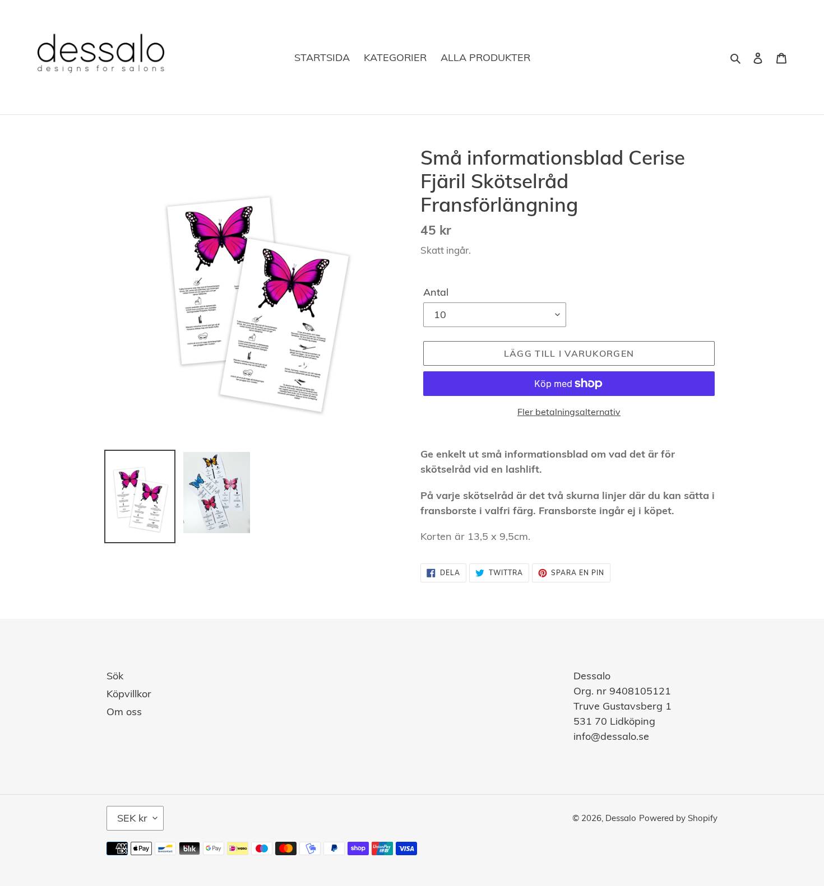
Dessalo (620, 818)
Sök (115, 675)
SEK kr (132, 818)
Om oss (124, 711)
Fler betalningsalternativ (569, 411)
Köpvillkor (129, 693)
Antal (435, 292)
